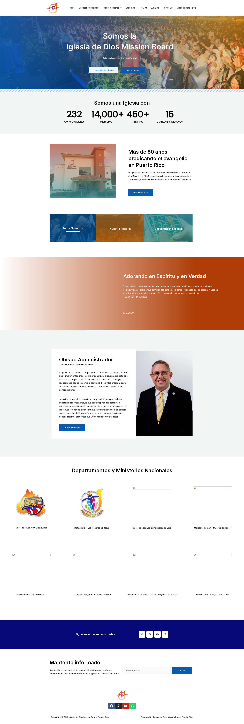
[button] (120, 7)
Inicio (72, 7)
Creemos (130, 7)
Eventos (155, 7)
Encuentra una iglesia (168, 228)
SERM (144, 7)
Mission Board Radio (186, 7)
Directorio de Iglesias (89, 7)
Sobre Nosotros (111, 7)
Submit (181, 670)
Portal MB (168, 7)
